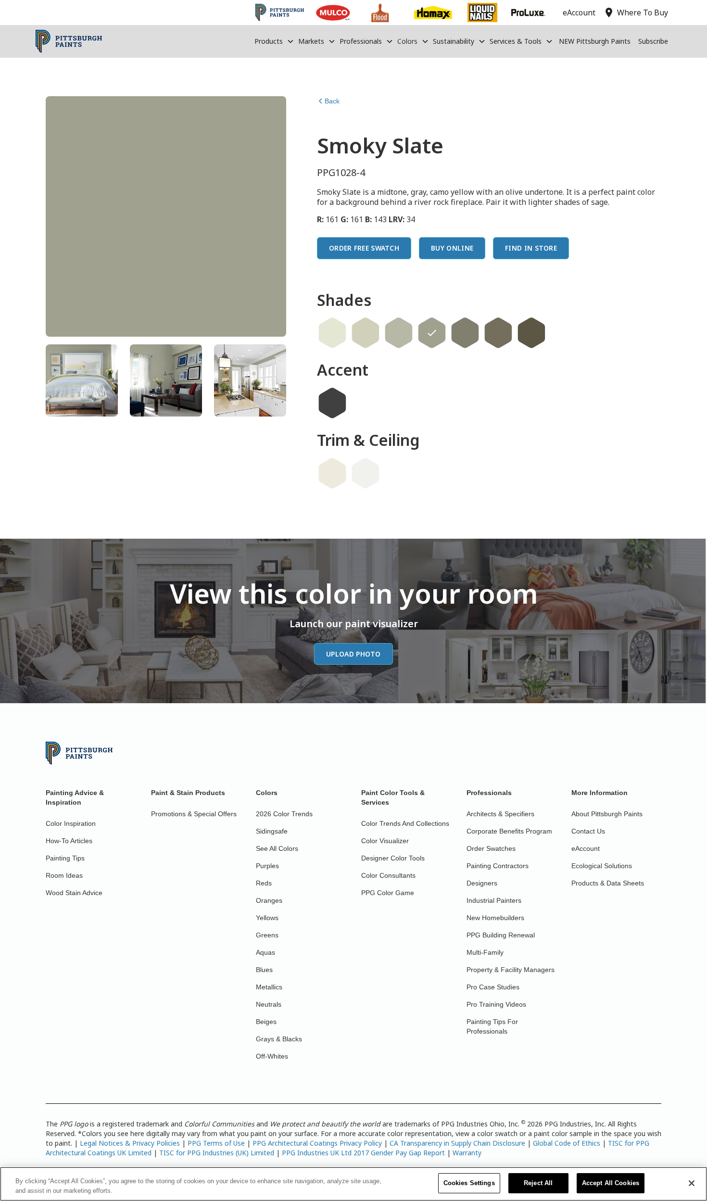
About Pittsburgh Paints (607, 814)
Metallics (269, 987)
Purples (267, 866)
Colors (407, 41)
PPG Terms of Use (216, 1143)
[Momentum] (498, 332)
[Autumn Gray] (465, 332)
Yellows (267, 918)
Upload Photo (353, 653)
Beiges (266, 1021)
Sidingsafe (272, 831)
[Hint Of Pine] (332, 332)
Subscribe (653, 41)
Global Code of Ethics (566, 1143)
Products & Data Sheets (607, 883)
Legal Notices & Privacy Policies (130, 1143)
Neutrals (268, 1004)
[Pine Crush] (398, 332)
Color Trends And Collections (405, 823)
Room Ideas (64, 875)
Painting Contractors (498, 866)
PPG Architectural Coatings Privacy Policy (317, 1143)
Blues (264, 969)
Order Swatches (491, 848)
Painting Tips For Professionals (492, 1026)
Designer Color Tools (393, 858)
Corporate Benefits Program (509, 831)
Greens (267, 935)
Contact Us (588, 831)
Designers (482, 883)
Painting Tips (65, 858)
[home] (69, 41)
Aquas (265, 952)
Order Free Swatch (364, 248)
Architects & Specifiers (500, 814)
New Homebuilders (495, 918)
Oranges (269, 900)
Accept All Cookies (610, 1183)
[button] (274, 41)
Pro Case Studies (493, 987)
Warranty (467, 1152)
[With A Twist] (365, 332)
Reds (264, 883)
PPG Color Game (387, 893)
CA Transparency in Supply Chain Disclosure (457, 1143)
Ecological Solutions (601, 866)
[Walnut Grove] (531, 332)
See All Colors (277, 848)
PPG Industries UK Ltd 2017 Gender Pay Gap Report (363, 1152)
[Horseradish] (332, 473)
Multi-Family (485, 952)
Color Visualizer (385, 841)
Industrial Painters (494, 900)
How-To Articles (69, 841)
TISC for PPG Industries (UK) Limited (216, 1152)
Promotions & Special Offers (194, 814)
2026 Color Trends (284, 814)
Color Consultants (388, 875)
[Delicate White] (365, 473)
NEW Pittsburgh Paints (595, 41)
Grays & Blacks (279, 1039)
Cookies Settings (469, 1183)
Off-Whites (272, 1056)
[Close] (691, 1183)
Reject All (538, 1183)
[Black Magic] (332, 403)
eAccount (585, 848)
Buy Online (452, 248)
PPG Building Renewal (501, 935)
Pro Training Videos (496, 1004)
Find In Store (531, 248)
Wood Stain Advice (74, 893)
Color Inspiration (71, 823)
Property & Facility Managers (511, 969)
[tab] (82, 380)
